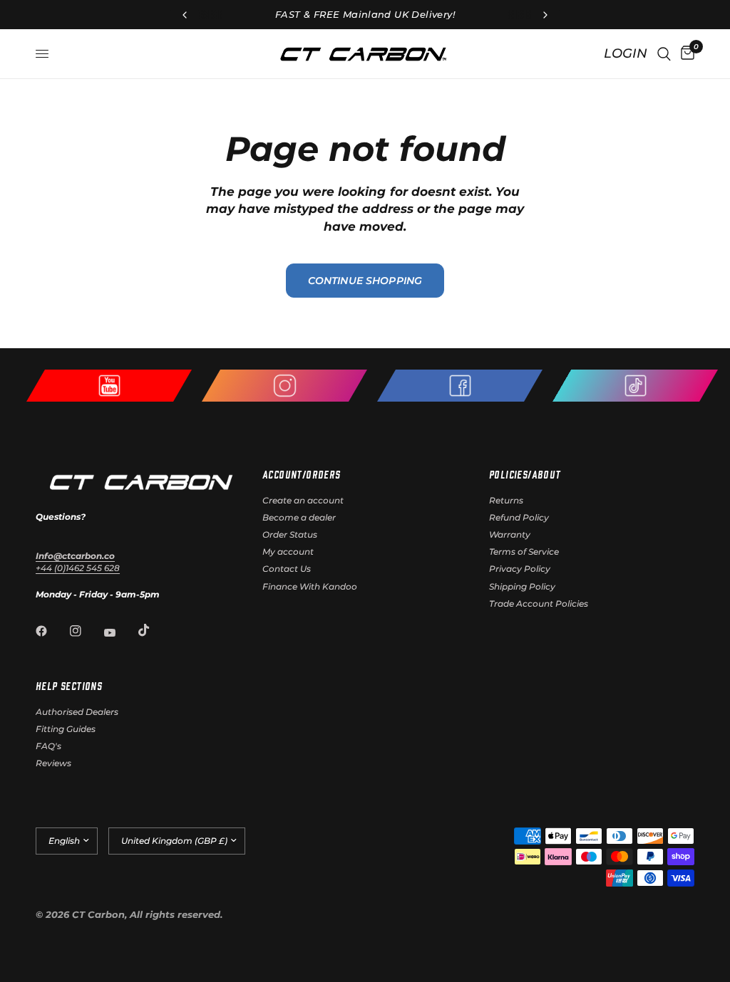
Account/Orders (301, 474)
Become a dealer (299, 517)
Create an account (303, 500)
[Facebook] (51, 631)
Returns (506, 500)
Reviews (53, 763)
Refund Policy (519, 517)
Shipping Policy (522, 586)
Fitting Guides (66, 729)
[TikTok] (154, 630)
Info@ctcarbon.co (75, 555)
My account (288, 551)
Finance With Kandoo (309, 586)
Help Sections (69, 686)
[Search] (664, 53)
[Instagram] (85, 631)
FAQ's (48, 746)
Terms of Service (524, 551)
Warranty (509, 534)
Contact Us (286, 568)
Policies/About (525, 474)
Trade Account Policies (538, 603)
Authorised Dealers (77, 711)
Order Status (289, 534)
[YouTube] (119, 633)
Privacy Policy (519, 568)
